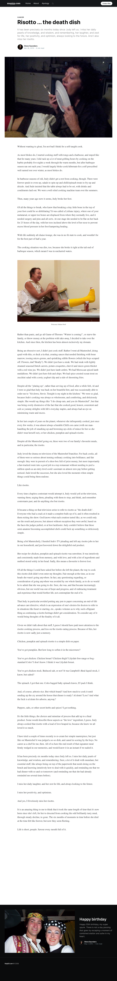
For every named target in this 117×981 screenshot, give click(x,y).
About (36, 3)
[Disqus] (58, 866)
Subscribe (106, 3)
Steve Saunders (30, 46)
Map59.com (9, 963)
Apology (45, 3)
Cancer (20, 17)
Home (28, 3)
